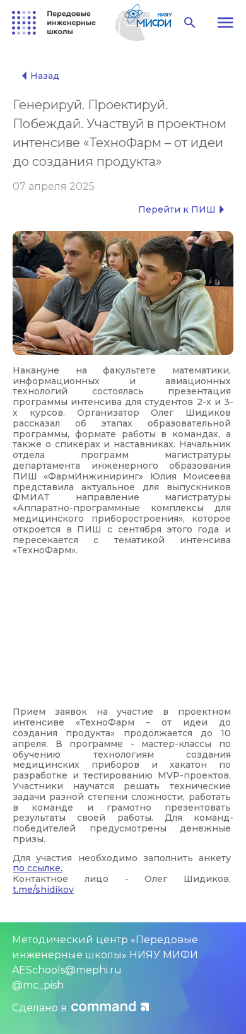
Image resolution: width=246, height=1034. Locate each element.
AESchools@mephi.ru (67, 970)
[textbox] (123, 630)
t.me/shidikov (43, 889)
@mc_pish (38, 985)
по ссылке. (37, 868)
